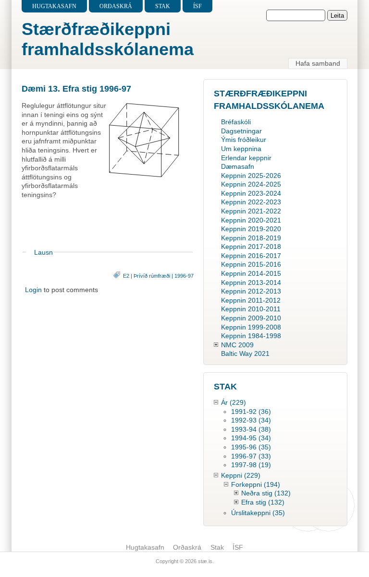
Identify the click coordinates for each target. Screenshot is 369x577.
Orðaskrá (115, 6)
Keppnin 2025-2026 (251, 175)
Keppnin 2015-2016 (251, 264)
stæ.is (205, 561)
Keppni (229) (240, 475)
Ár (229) (233, 402)
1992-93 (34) (251, 420)
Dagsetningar (241, 131)
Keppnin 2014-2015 (251, 273)
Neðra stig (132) (266, 493)
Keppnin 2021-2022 (251, 211)
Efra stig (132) (262, 502)
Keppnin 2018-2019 (251, 238)
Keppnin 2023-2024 (251, 193)
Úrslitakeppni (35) (258, 513)
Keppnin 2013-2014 (251, 282)
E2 (126, 276)
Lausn (43, 252)
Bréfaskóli (236, 122)
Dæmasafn (237, 166)
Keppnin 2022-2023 (251, 202)
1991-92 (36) (251, 411)
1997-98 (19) (251, 465)
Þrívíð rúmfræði (152, 276)
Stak (162, 6)
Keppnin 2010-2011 (251, 309)
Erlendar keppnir (246, 158)
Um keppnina (241, 149)
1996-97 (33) (251, 456)
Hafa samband (317, 63)
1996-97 (184, 276)
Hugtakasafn (54, 6)
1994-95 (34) (251, 438)
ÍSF (197, 6)
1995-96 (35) (251, 447)
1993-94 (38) (251, 429)
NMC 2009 (237, 345)
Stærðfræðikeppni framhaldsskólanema (108, 39)
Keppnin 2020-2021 (251, 220)
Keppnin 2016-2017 (251, 255)
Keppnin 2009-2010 (251, 318)
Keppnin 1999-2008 (251, 327)
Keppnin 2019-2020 (251, 229)
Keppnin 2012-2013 (251, 291)
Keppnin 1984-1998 (251, 336)
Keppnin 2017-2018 (251, 246)
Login (33, 290)
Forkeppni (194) (255, 484)
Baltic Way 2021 (245, 353)
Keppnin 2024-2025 (251, 184)
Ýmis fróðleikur (243, 139)
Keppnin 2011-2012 (251, 300)
